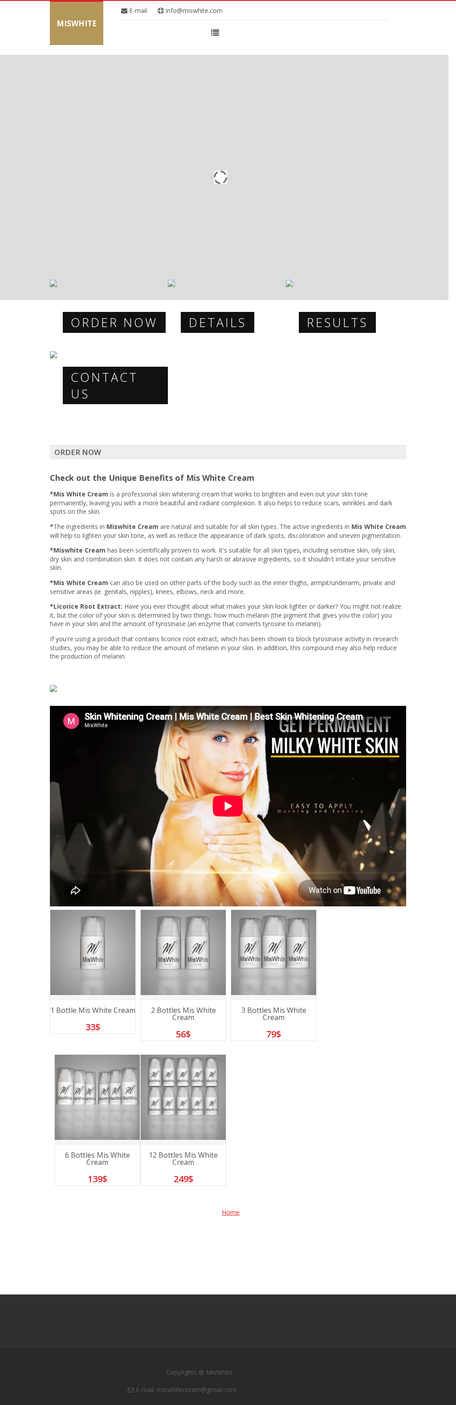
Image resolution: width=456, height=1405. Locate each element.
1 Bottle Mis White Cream (92, 1010)
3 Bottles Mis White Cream (273, 1013)
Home (231, 1212)
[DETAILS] (171, 284)
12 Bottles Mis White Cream (183, 1158)
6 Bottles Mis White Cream (97, 1158)
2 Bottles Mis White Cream (183, 1013)
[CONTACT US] (53, 356)
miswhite (77, 23)
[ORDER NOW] (53, 284)
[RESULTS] (289, 284)
